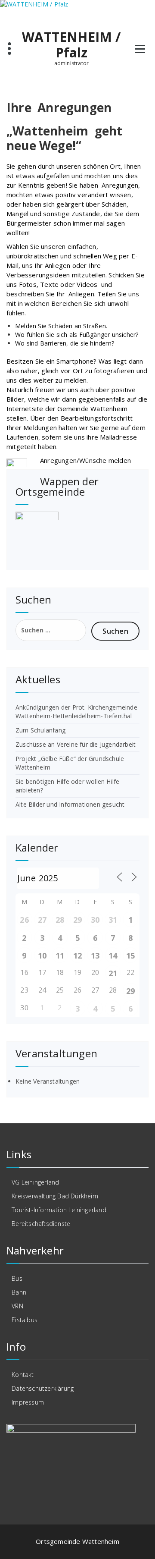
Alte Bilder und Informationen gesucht (70, 804)
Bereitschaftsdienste (41, 1224)
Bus (17, 1278)
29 (77, 920)
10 (42, 955)
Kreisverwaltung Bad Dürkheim (55, 1196)
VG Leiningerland (35, 1182)
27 (42, 920)
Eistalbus (24, 1320)
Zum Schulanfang (40, 730)
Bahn (19, 1292)
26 (24, 920)
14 (112, 955)
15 (130, 955)
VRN (17, 1306)
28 (60, 920)
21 (112, 973)
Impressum (28, 1402)
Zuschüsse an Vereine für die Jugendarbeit (76, 744)
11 (60, 955)
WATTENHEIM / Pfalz (71, 44)
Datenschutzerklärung (43, 1388)
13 (95, 955)
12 (77, 955)
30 (95, 920)
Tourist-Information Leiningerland (59, 1210)
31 (112, 920)
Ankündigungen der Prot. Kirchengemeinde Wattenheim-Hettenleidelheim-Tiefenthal (76, 711)
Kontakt (23, 1374)
